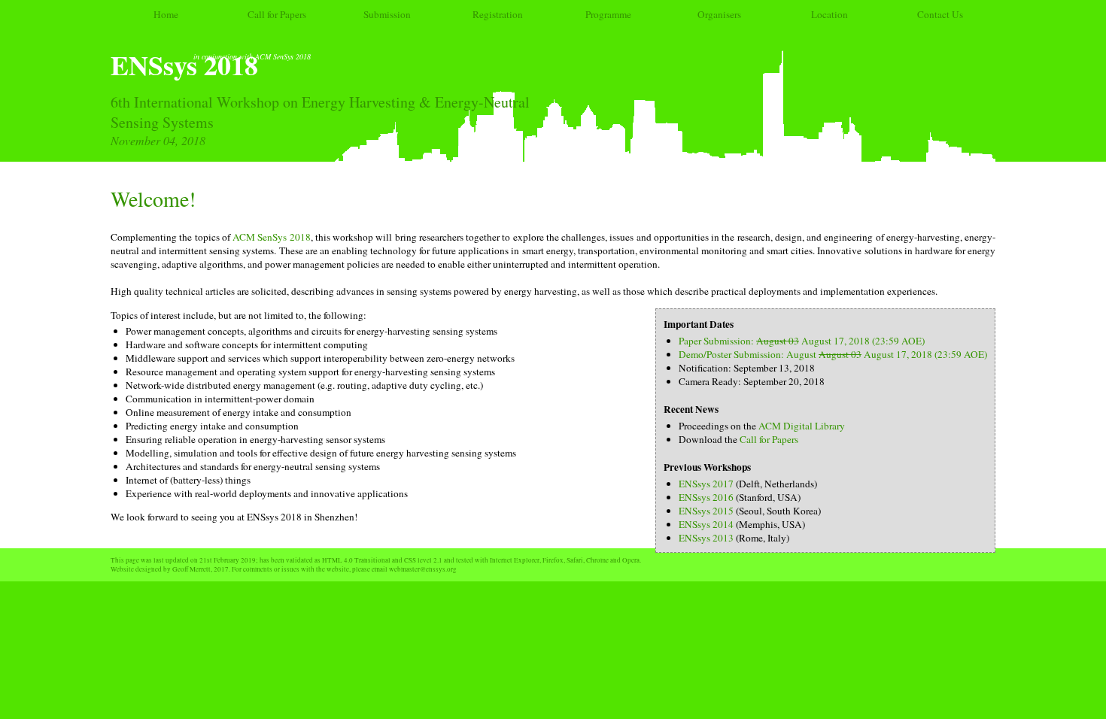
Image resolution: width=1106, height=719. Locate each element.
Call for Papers (277, 14)
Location (829, 14)
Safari (575, 560)
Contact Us (940, 14)
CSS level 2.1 (423, 560)
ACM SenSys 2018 (271, 237)
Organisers (719, 14)
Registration (497, 14)
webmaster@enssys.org (423, 569)
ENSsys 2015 (706, 510)
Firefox (553, 560)
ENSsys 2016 (706, 497)
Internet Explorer (514, 560)
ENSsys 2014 (706, 524)
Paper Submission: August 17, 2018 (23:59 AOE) (802, 340)
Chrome (597, 560)
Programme (608, 14)
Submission (387, 14)
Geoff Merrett (191, 569)
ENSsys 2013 (706, 538)
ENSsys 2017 (706, 483)
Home (165, 14)
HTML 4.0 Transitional (356, 560)
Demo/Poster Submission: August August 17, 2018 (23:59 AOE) (833, 354)
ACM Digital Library (801, 425)
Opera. (631, 560)
